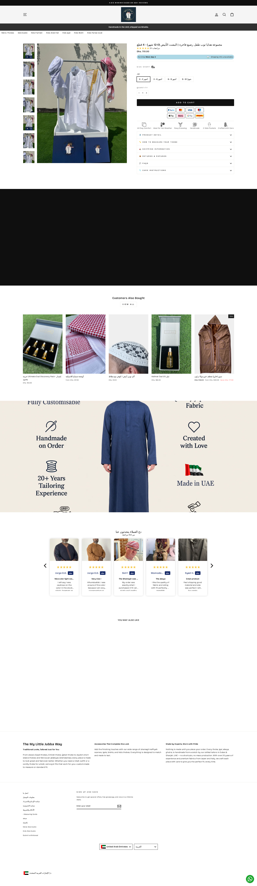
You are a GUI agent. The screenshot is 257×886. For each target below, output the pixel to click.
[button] (46, 565)
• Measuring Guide (30, 814)
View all (128, 304)
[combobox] (116, 847)
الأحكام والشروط (28, 810)
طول (138, 74)
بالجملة (25, 823)
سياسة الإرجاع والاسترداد (31, 801)
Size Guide (22, 33)
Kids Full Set (36, 33)
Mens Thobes (7, 33)
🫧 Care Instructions (152, 170)
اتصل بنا (25, 793)
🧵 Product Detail (150, 135)
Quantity (142, 88)
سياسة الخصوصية (29, 806)
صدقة (25, 818)
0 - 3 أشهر (143, 79)
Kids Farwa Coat (94, 33)
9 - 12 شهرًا (186, 79)
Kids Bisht (78, 33)
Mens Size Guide (29, 827)
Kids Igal (66, 33)
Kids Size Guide (29, 831)
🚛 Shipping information (154, 149)
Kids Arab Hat (52, 33)
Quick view (42, 370)
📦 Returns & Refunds (153, 156)
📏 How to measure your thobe (158, 142)
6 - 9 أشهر (172, 79)
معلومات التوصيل (29, 797)
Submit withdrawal (30, 835)
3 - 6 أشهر (157, 79)
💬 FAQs (143, 163)
